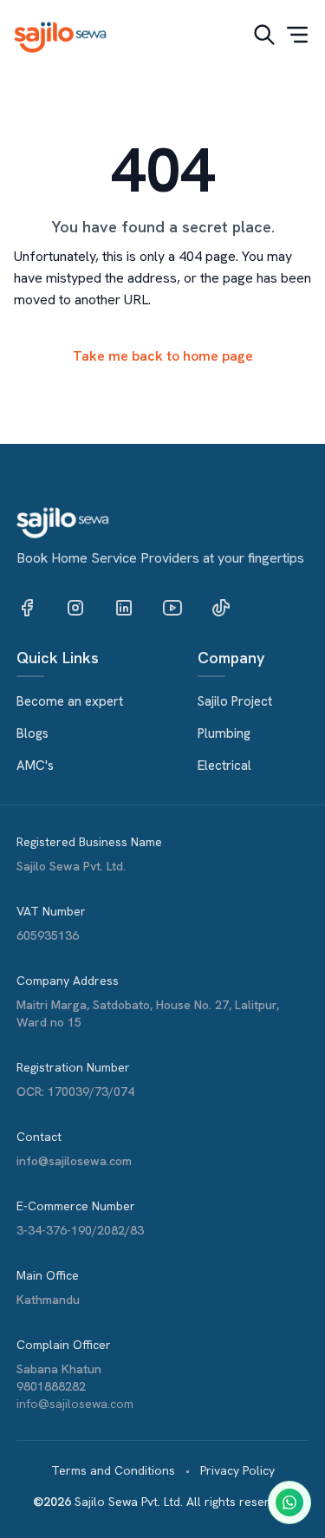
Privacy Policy (237, 1470)
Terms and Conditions (113, 1470)
